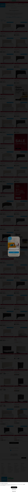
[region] (14, 487)
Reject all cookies (14, 489)
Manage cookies (14, 491)
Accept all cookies (14, 487)
